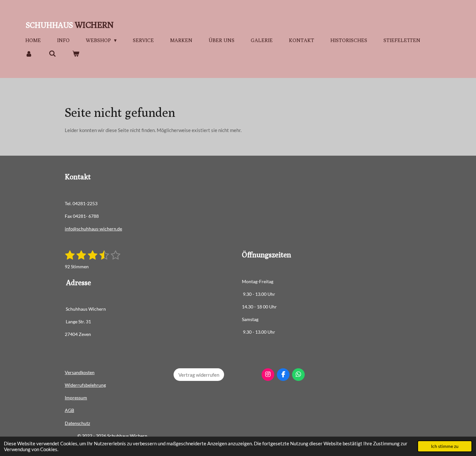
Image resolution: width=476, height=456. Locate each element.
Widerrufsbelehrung (85, 385)
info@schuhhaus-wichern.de (93, 228)
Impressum (76, 397)
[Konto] (29, 53)
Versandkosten (80, 372)
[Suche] (52, 53)
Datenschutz (77, 423)
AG (68, 410)
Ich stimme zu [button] (445, 446)
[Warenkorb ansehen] (76, 53)
